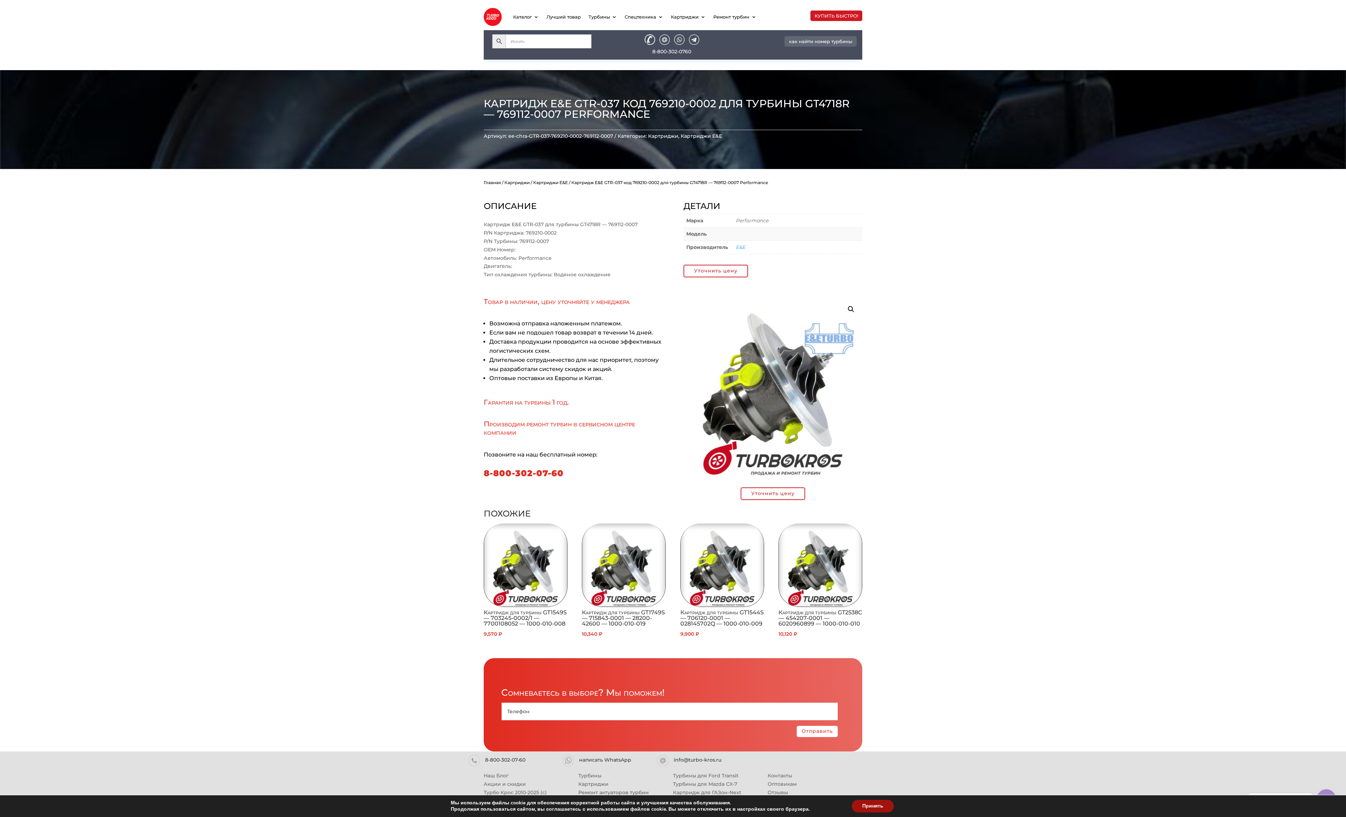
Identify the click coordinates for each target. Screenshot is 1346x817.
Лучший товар (563, 17)
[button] (851, 309)
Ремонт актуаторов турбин (613, 792)
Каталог (522, 17)
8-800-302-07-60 (524, 473)
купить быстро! (836, 16)
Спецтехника (640, 17)
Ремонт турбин (731, 17)
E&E (741, 247)
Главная (492, 182)
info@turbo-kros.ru (697, 760)
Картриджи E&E (701, 136)
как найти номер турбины (820, 41)
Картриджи (685, 17)
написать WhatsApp (605, 760)
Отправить (817, 731)
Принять (872, 806)
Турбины (599, 17)
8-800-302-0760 (671, 51)
